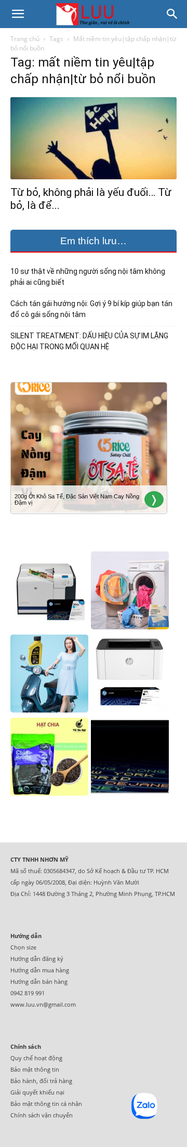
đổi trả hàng (55, 1081)
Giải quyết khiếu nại (37, 1092)
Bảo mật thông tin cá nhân (46, 1104)
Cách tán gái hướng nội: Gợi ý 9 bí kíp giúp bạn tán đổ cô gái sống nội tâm (91, 309)
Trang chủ (24, 38)
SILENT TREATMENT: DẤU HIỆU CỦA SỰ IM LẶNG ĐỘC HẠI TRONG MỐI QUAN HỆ (89, 341)
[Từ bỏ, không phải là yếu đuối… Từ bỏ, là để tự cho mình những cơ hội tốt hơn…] (93, 138)
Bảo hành (23, 1081)
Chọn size (23, 947)
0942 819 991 (27, 993)
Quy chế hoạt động (36, 1058)
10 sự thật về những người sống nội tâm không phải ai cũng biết (87, 276)
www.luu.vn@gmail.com (43, 1004)
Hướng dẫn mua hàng (39, 970)
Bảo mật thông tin (34, 1069)
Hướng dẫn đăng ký (36, 959)
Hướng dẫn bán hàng (39, 981)
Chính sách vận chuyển (41, 1115)
